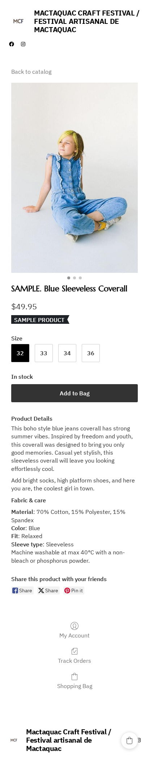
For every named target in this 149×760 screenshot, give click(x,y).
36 (90, 353)
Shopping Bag (74, 686)
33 (43, 353)
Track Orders (74, 660)
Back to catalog (31, 71)
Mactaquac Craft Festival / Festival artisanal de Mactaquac (87, 21)
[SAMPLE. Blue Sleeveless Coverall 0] (74, 178)
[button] (129, 740)
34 (67, 353)
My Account (74, 635)
